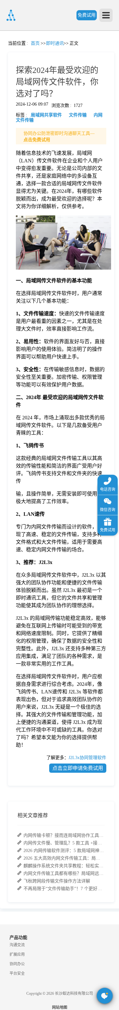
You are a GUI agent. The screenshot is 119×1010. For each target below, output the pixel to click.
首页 (8, 49)
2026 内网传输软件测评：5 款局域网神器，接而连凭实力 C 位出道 (63, 850)
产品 (8, 88)
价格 (21, 145)
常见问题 (21, 222)
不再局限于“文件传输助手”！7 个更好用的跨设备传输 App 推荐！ (63, 888)
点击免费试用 (36, 139)
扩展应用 (17, 954)
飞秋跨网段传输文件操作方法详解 (56, 881)
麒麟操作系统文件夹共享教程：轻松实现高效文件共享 (63, 865)
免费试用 (87, 15)
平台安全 (17, 973)
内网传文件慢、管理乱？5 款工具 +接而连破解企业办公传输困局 (63, 843)
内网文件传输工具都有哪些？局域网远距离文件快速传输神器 (63, 873)
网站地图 (59, 1007)
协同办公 (17, 964)
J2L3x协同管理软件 (87, 757)
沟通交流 (17, 945)
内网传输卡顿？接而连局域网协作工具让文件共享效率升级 (63, 835)
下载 (8, 356)
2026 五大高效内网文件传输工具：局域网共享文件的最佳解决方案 (63, 858)
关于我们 (8, 299)
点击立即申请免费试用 (77, 768)
